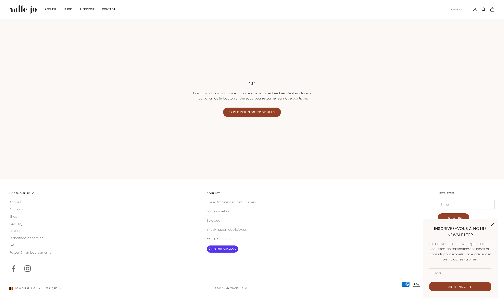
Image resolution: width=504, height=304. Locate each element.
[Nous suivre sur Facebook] (13, 268)
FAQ (12, 245)
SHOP (68, 9)
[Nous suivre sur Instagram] (28, 268)
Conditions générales (26, 238)
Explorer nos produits (252, 112)
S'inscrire (453, 218)
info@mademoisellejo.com (227, 229)
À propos (16, 209)
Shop (13, 216)
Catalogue (18, 223)
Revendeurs (18, 231)
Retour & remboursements (30, 252)
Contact (108, 9)
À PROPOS (87, 9)
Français (457, 9)
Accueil (51, 9)
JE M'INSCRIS (460, 286)
